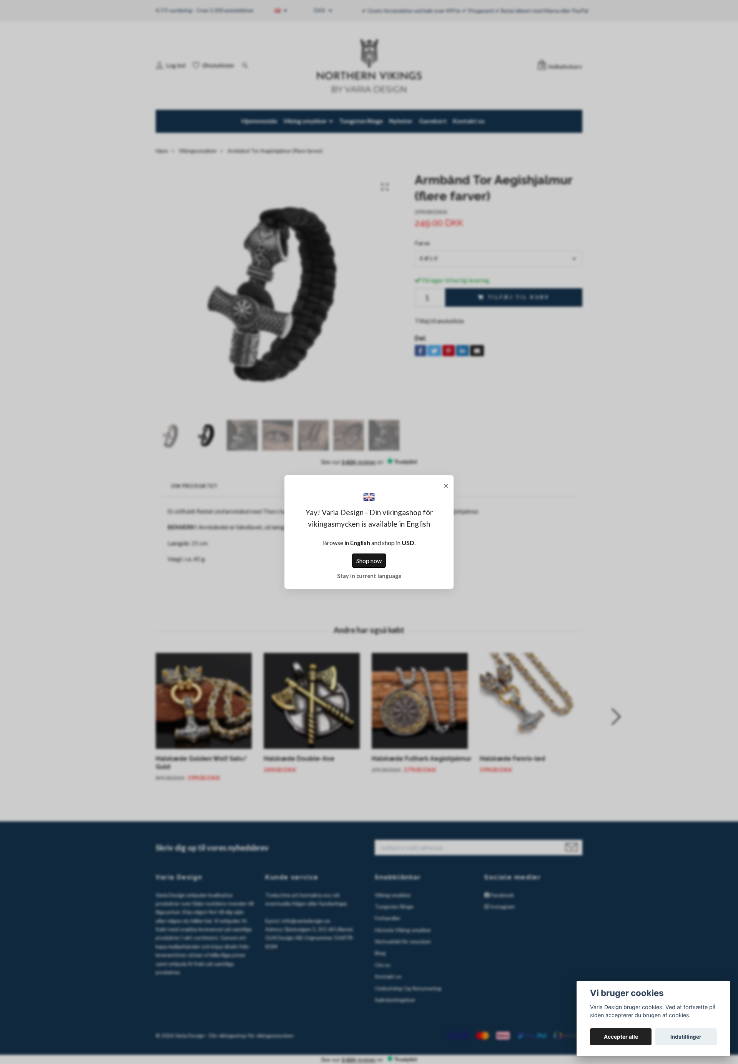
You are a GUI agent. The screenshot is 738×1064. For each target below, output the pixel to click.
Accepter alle (621, 1037)
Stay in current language (369, 576)
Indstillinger (685, 1037)
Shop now (369, 560)
